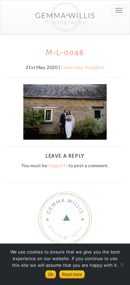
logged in (57, 165)
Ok (50, 274)
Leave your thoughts (82, 67)
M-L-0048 (65, 52)
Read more (72, 274)
